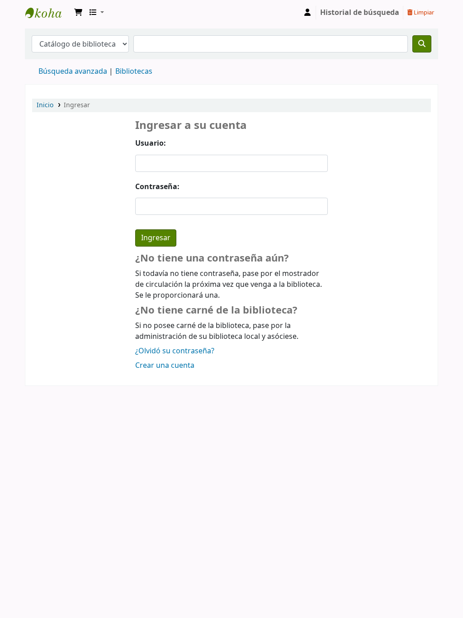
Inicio (45, 105)
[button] (78, 13)
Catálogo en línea (48, 13)
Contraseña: (157, 186)
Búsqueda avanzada (72, 71)
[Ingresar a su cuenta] (307, 13)
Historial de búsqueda (359, 12)
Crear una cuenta (164, 365)
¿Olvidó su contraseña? (174, 351)
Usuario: (150, 143)
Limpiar (423, 12)
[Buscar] (421, 43)
